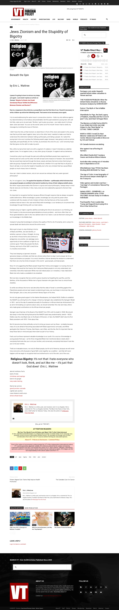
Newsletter (62, 1)
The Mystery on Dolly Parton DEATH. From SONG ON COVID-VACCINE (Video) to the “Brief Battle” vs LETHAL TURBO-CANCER (94, 126)
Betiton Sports (39, 608)
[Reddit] (86, 4)
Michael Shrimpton (85, 224)
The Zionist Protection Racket (62, 527)
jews (39, 457)
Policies (43, 1)
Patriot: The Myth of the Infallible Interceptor (92, 109)
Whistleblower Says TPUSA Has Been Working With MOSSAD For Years (94, 169)
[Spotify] (95, 4)
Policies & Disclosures (39, 440)
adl (16, 457)
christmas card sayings (17, 376)
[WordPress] (104, 4)
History (33, 19)
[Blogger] (77, 4)
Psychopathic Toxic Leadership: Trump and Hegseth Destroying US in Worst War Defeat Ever (94, 204)
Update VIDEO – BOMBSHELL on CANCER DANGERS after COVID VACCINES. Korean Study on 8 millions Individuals (94, 194)
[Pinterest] (20, 468)
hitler (34, 457)
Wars (68, 19)
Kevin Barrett (98, 218)
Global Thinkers (84, 238)
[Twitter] (98, 4)
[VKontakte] (101, 4)
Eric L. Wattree (15, 40)
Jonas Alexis (89, 218)
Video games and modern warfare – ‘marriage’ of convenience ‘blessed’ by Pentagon (94, 185)
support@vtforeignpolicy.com (52, 596)
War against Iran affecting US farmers (91, 150)
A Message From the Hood (39, 499)
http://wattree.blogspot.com (30, 493)
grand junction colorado (17, 388)
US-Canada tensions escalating (92, 144)
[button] (107, 19)
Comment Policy (54, 440)
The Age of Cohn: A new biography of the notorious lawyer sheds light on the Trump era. (94, 176)
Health (25, 19)
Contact (80, 1)
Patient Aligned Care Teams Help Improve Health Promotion (25, 480)
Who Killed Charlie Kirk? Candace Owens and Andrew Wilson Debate (93, 156)
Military (61, 19)
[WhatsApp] (24, 468)
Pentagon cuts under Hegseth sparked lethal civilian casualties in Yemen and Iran (93, 93)
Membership (56, 1)
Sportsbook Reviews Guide (28, 608)
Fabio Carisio (96, 222)
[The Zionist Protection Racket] (64, 519)
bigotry (25, 457)
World (75, 19)
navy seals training (16, 381)
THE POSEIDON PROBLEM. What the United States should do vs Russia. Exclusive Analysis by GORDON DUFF (93, 102)
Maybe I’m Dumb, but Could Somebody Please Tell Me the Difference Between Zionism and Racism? (23, 102)
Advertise (74, 1)
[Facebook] (80, 4)
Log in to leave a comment (18, 544)
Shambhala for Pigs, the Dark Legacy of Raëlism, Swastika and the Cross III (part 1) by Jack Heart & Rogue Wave (94, 117)
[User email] (13, 419)
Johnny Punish (96, 230)
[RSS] (92, 4)
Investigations (44, 19)
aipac (20, 457)
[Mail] (83, 4)
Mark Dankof (96, 224)
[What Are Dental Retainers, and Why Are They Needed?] (42, 519)
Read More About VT (60, 592)
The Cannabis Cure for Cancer (65, 480)
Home (11, 24)
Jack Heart (104, 222)
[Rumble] (89, 4)
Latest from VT (84, 87)
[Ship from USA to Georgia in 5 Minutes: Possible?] (20, 519)
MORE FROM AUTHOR (31, 508)
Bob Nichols (90, 226)
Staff (39, 1)
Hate (30, 457)
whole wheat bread (16, 396)
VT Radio (93, 19)
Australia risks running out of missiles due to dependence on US (94, 163)
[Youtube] (107, 4)
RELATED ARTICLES (17, 508)
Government (15, 19)
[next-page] (14, 533)
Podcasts (83, 19)
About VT (34, 1)
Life (53, 19)
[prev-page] (11, 533)
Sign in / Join (27, 1)
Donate (49, 1)
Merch (68, 1)
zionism (44, 457)
